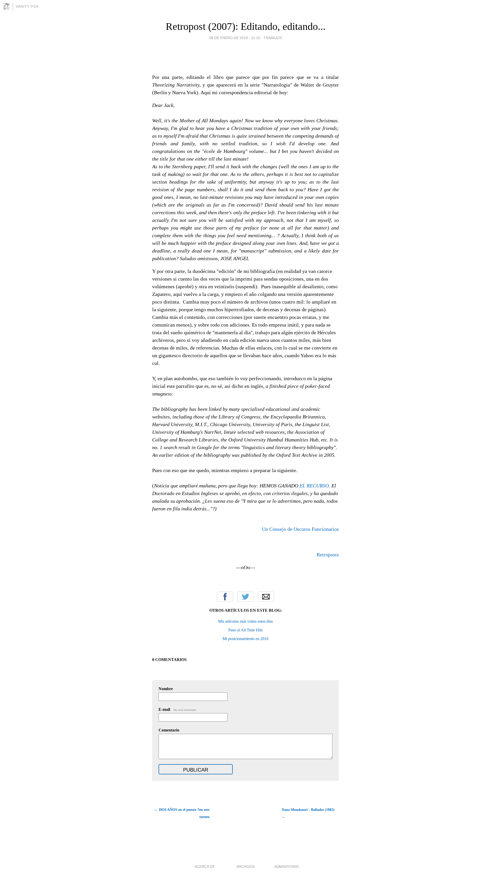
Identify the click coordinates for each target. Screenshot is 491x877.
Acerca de (205, 866)
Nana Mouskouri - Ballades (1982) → (308, 813)
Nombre (166, 689)
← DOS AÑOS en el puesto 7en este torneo (181, 813)
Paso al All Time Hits (245, 630)
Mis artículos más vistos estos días (245, 621)
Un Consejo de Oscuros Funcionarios (300, 529)
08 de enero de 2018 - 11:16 (234, 38)
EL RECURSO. (314, 485)
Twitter (245, 597)
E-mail (178, 709)
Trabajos (272, 38)
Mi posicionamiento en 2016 (245, 638)
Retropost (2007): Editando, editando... (246, 26)
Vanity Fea (27, 6)
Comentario (169, 730)
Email (266, 597)
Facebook (225, 597)
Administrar (286, 866)
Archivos (245, 866)
